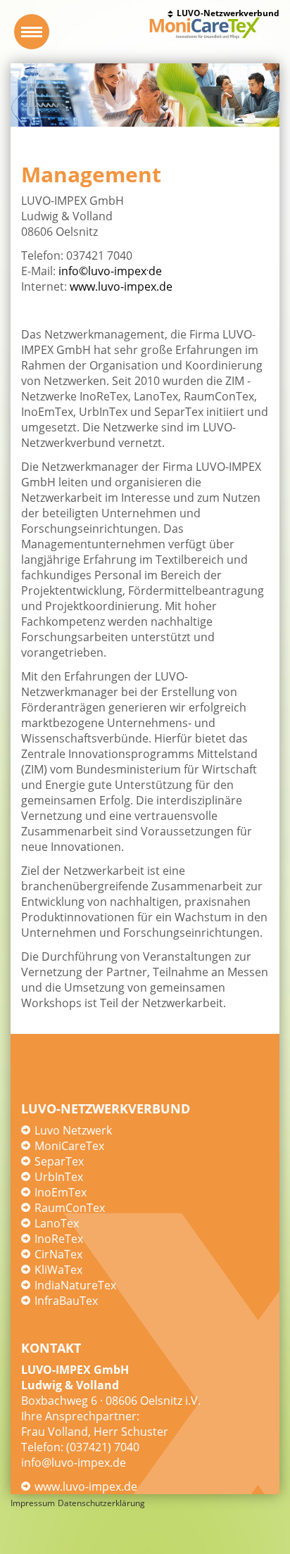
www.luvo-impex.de (121, 286)
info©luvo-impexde (110, 271)
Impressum (33, 1503)
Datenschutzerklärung (101, 1503)
